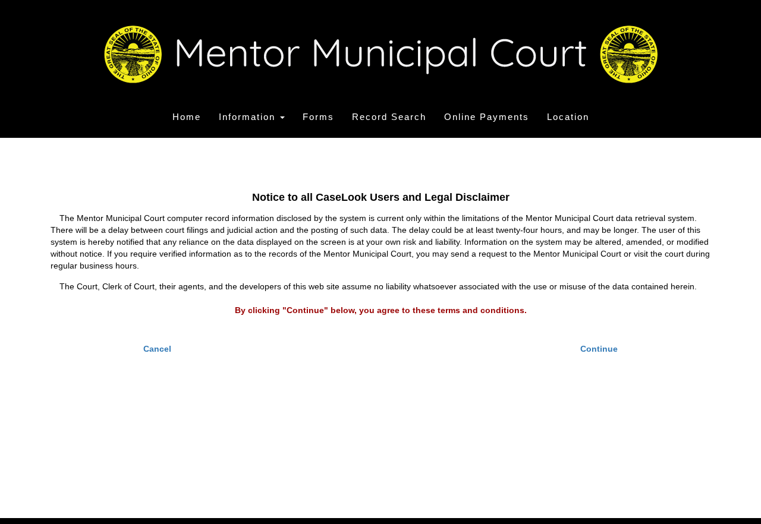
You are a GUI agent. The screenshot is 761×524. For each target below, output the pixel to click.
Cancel (157, 348)
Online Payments (486, 117)
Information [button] (249, 117)
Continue (599, 348)
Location (568, 117)
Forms (318, 117)
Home (186, 117)
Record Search (389, 117)
